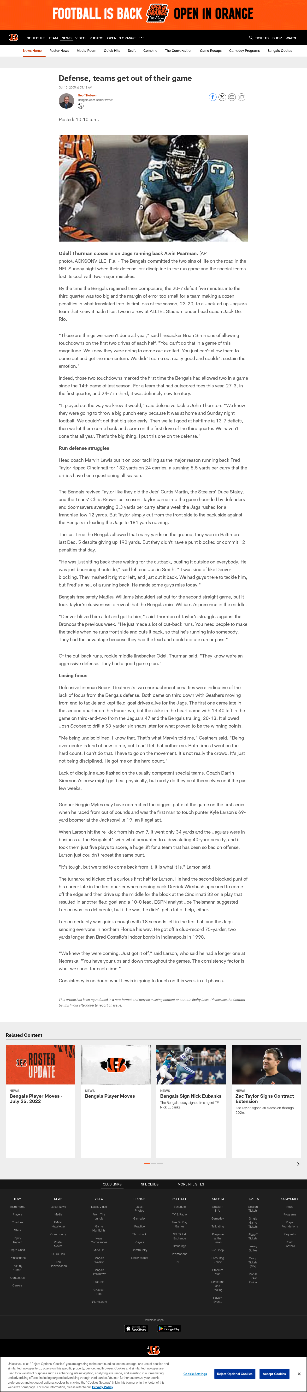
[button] (147, 1164)
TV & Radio (179, 1214)
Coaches (17, 1222)
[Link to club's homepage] (13, 37)
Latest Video (99, 1206)
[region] (153, 1374)
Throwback (139, 1234)
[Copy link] (241, 97)
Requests (290, 1234)
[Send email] (232, 100)
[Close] (299, 1374)
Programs (289, 1214)
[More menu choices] (141, 38)
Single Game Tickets (253, 1222)
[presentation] (299, 1164)
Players (17, 1214)
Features (99, 1281)
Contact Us (17, 1277)
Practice (139, 1226)
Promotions (179, 1254)
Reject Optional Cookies (235, 1374)
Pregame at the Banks (218, 1238)
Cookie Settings (195, 1374)
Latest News (58, 1206)
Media (58, 1214)
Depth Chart (17, 1249)
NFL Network (99, 1301)
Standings (179, 1246)
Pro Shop (218, 1250)
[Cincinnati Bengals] (153, 1351)
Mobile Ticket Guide (253, 1278)
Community (58, 1234)
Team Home (17, 1206)
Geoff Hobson (87, 95)
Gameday (139, 1218)
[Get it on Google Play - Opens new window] (169, 1331)
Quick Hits (58, 1254)
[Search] (251, 37)
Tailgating (218, 1226)
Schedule (180, 1206)
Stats (17, 1230)
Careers (17, 1285)
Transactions (17, 1257)
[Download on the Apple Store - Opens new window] (136, 1329)
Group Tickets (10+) (253, 1262)
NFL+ (180, 1261)
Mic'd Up (99, 1250)
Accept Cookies (274, 1374)
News (289, 1206)
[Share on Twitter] (222, 100)
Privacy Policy (102, 1387)
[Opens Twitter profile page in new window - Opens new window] (81, 106)
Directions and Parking (217, 1285)
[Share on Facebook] (213, 100)
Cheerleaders (139, 1257)
